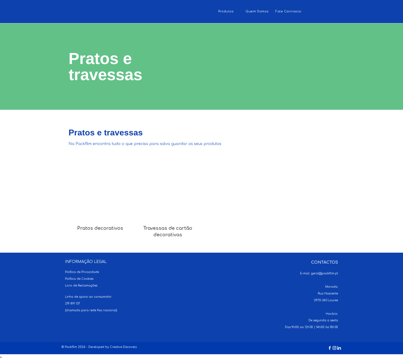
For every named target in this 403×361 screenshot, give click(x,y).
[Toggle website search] (309, 11)
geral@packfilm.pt (324, 273)
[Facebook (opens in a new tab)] (320, 11)
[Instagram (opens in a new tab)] (329, 11)
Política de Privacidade (82, 272)
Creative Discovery (123, 347)
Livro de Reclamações (81, 285)
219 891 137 (72, 303)
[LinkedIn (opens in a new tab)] (338, 11)
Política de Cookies (79, 278)
